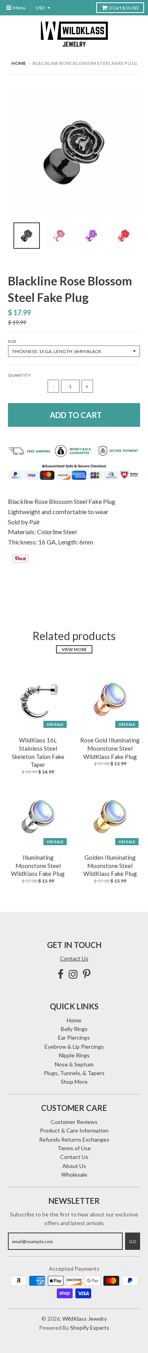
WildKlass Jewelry (84, 1318)
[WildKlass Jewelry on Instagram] (73, 974)
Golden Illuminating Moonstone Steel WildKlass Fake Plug (110, 865)
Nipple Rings (74, 1055)
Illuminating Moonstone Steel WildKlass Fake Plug (38, 865)
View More (74, 649)
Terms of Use (74, 1148)
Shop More (74, 1081)
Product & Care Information (74, 1130)
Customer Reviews (74, 1121)
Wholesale (74, 1174)
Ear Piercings (74, 1037)
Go (132, 1241)
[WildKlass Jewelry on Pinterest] (86, 974)
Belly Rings (74, 1028)
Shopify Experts (89, 1327)
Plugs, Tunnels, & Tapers (74, 1073)
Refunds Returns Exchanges (74, 1139)
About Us (74, 1165)
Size (12, 341)
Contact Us (74, 958)
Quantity (19, 375)
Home (18, 63)
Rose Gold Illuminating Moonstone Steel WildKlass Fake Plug (110, 748)
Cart (124, 8)
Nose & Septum (74, 1064)
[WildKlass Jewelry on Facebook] (61, 974)
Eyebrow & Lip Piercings (74, 1046)
